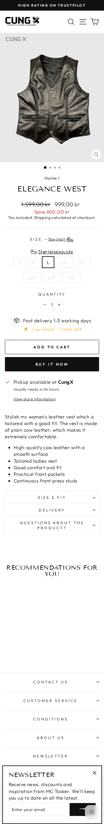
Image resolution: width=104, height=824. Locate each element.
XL (63, 262)
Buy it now (52, 364)
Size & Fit (52, 497)
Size (48, 239)
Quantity (52, 294)
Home (50, 178)
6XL (52, 278)
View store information (34, 399)
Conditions (50, 719)
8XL (72, 278)
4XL (32, 278)
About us (50, 737)
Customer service (50, 700)
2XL (81, 262)
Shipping (42, 217)
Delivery (52, 510)
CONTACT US (50, 682)
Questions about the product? (52, 525)
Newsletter (50, 756)
